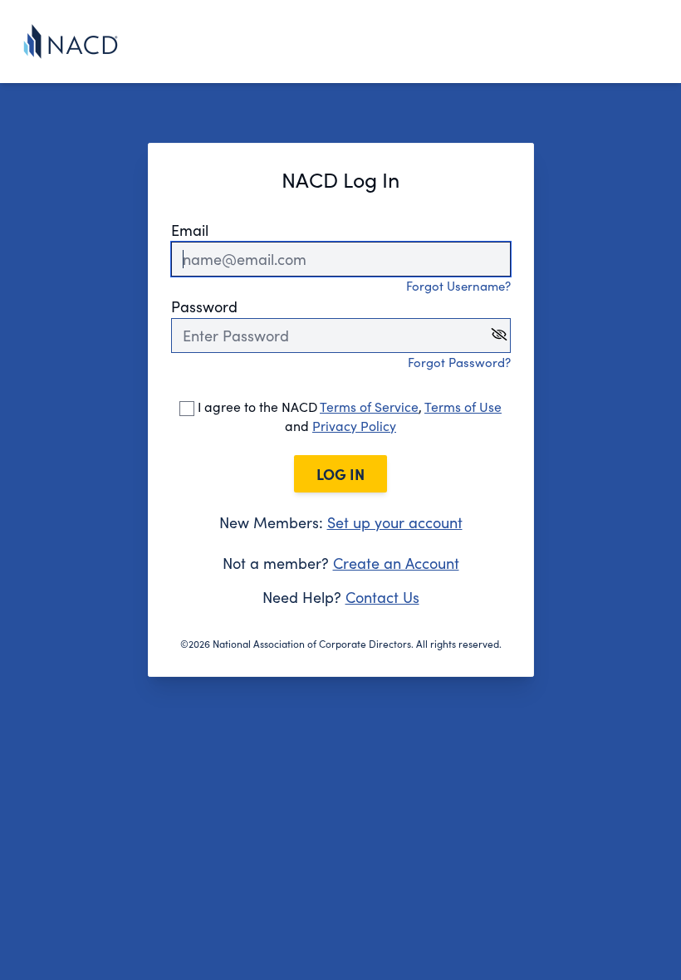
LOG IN (340, 473)
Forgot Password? (459, 362)
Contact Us (382, 597)
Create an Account (396, 563)
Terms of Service (369, 406)
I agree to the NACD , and (348, 416)
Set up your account (395, 522)
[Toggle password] (499, 334)
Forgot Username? (458, 285)
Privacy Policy (354, 425)
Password (204, 306)
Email (189, 230)
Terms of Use (463, 406)
